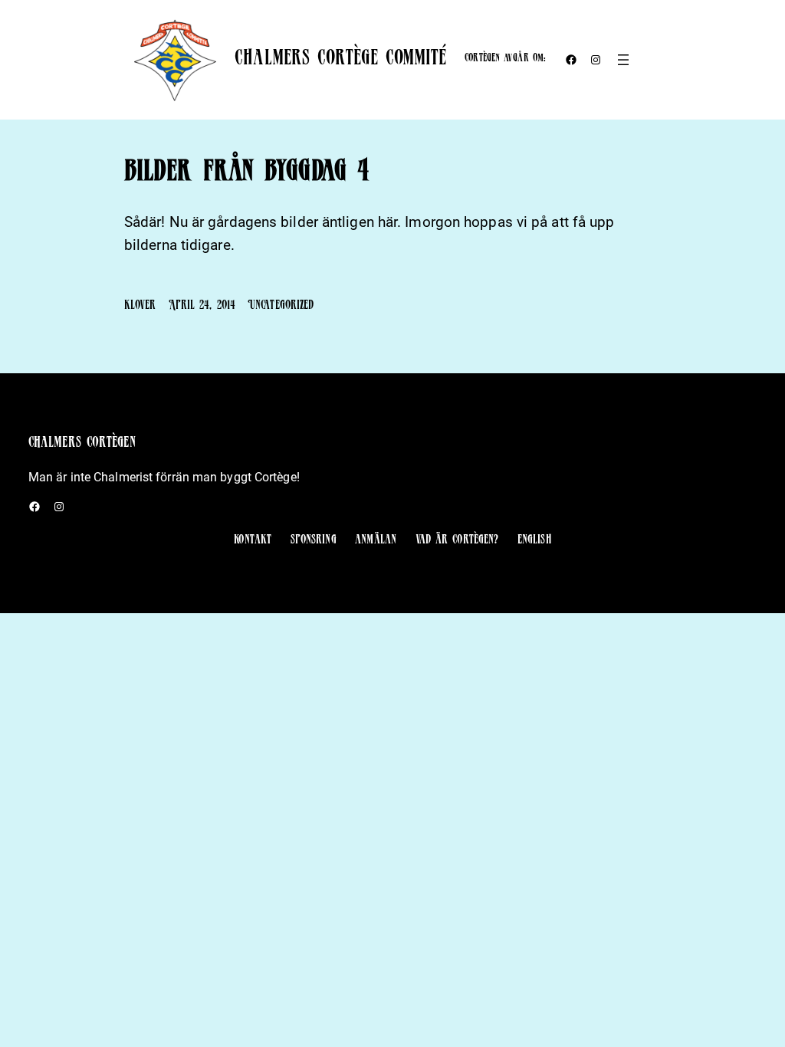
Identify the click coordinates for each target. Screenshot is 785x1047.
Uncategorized (281, 306)
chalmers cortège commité (340, 60)
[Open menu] (623, 60)
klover (140, 306)
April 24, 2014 (202, 306)
